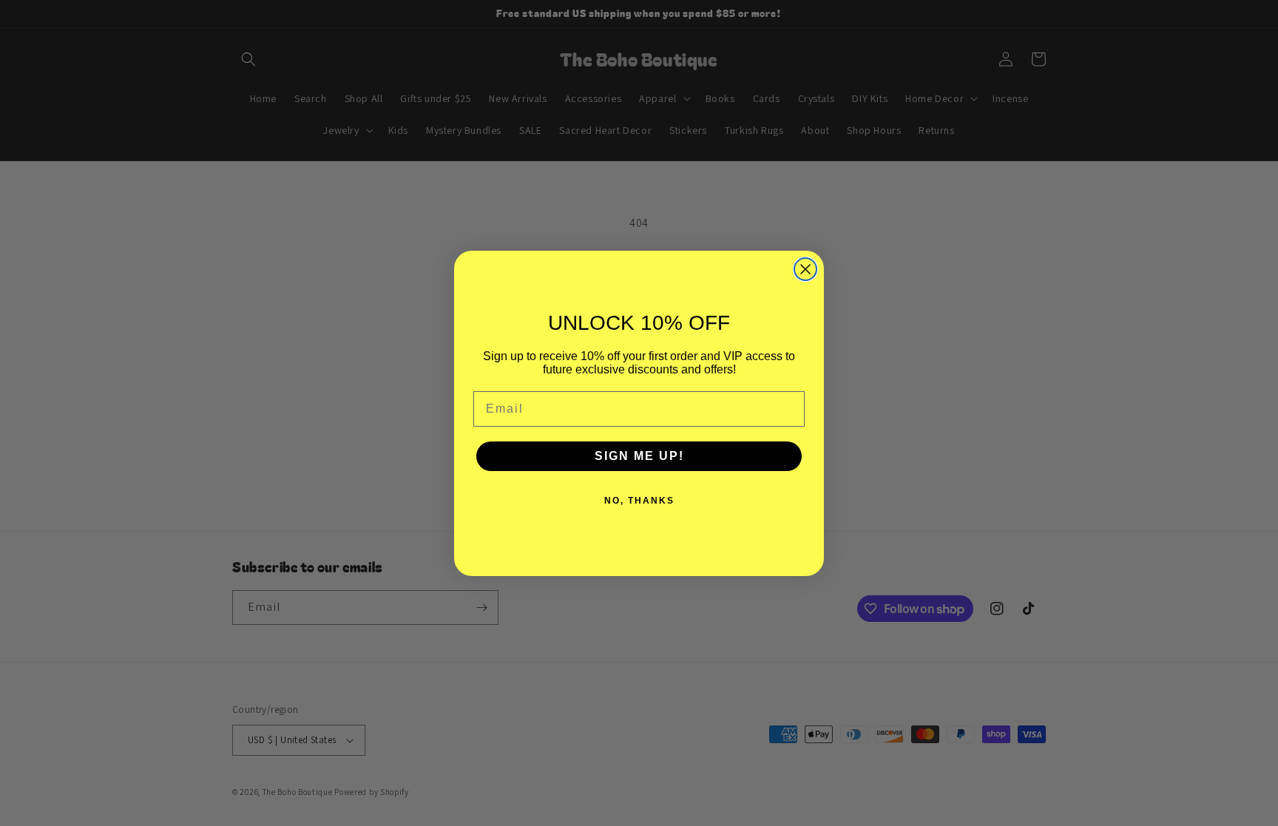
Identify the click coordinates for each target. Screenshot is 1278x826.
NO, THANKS (639, 500)
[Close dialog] (805, 269)
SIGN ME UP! (639, 456)
